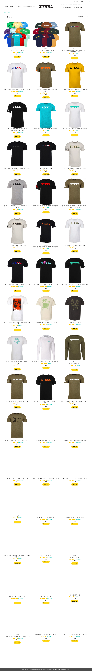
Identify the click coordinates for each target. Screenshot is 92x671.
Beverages (18, 6)
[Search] (71, 1)
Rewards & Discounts (68, 7)
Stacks (12, 6)
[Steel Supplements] (46, 6)
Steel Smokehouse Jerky (29, 6)
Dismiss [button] (68, 669)
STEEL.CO (75, 5)
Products (5, 6)
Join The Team (79, 7)
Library (80, 5)
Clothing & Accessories (66, 5)
